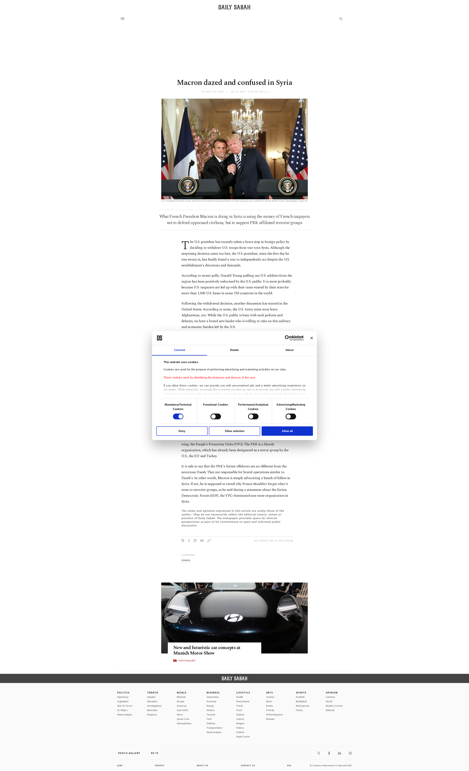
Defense (211, 723)
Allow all (287, 431)
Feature (240, 732)
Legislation (122, 701)
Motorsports (302, 705)
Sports (301, 692)
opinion (185, 560)
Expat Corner (243, 736)
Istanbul (151, 697)
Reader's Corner (334, 705)
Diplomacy (122, 697)
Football (300, 697)
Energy (210, 705)
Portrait (270, 710)
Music (269, 701)
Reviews (270, 719)
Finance (211, 710)
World (182, 692)
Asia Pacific (182, 710)
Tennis (299, 710)
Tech (209, 719)
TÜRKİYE (152, 692)
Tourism (211, 714)
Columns (330, 697)
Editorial (330, 710)
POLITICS (123, 692)
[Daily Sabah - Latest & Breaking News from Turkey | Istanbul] (234, 7)
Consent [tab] (179, 350)
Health (239, 697)
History (240, 727)
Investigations (154, 705)
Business (213, 692)
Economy (211, 701)
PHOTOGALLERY (187, 660)
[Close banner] (311, 338)
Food (239, 710)
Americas (182, 705)
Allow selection (234, 431)
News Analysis (124, 714)
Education (152, 701)
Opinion (332, 692)
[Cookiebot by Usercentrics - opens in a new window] (288, 338)
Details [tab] (234, 350)
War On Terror (124, 705)
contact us (248, 765)
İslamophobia (184, 723)
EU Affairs (122, 710)
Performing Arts (274, 714)
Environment (242, 701)
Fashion (240, 714)
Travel (239, 705)
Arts (269, 692)
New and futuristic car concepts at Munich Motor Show (207, 650)
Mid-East (181, 697)
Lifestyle (243, 692)
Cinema (270, 697)
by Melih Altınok (213, 91)
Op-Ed (329, 701)
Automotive (213, 697)
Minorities (152, 710)
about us (202, 765)
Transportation (214, 727)
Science (240, 719)
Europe (180, 701)
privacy (159, 765)
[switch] (216, 416)
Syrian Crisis (183, 719)
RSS (289, 765)
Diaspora (152, 714)
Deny (182, 431)
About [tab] (289, 350)
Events (269, 705)
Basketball (301, 701)
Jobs (120, 765)
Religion (240, 723)
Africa (180, 714)
